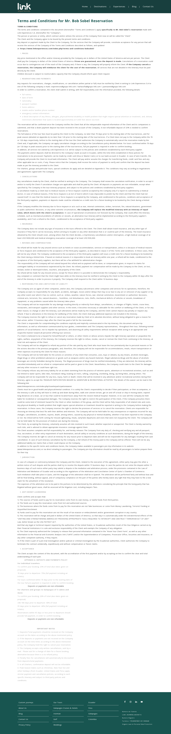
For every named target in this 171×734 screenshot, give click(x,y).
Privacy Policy (24, 725)
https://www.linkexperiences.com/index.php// (57, 48)
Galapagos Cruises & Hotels (66, 708)
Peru (90, 708)
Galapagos (92, 714)
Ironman (57, 714)
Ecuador (91, 702)
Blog (134, 6)
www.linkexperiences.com (29, 449)
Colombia (92, 719)
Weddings (58, 725)
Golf (55, 719)
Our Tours (58, 702)
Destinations (100, 6)
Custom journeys (26, 702)
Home (85, 6)
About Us (23, 708)
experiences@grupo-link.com (63, 86)
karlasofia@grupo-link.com (89, 86)
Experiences (119, 6)
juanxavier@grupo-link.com (114, 86)
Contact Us (148, 6)
